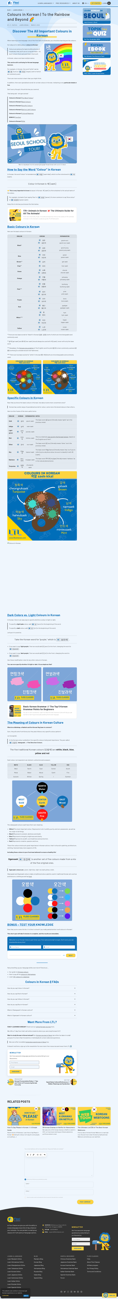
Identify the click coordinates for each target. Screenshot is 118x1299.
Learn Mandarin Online (14, 1259)
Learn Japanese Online (14, 1275)
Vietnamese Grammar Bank (69, 1268)
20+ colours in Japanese (21, 977)
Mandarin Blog (38, 1259)
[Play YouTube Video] (42, 143)
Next (71, 955)
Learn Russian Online (14, 1284)
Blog (9, 10)
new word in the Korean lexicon (58, 437)
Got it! (26, 1295)
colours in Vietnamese (28, 974)
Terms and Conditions (94, 1271)
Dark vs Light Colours (29, 109)
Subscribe (16, 1071)
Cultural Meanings (28, 113)
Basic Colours (26, 102)
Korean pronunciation (26, 348)
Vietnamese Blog (39, 1268)
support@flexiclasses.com (56, 1232)
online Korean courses (43, 1027)
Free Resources (62, 3)
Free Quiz (18, 117)
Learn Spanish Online (14, 1287)
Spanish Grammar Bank (67, 1275)
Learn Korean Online (14, 1271)
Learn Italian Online (13, 1281)
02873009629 (54, 1229)
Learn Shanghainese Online (16, 1265)
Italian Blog (37, 1275)
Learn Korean (17, 10)
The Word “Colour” (27, 98)
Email (28, 1191)
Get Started (96, 3)
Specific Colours (27, 105)
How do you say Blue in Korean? (17, 1004)
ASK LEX (112, 1295)
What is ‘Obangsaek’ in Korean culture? (20, 1010)
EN (86, 3)
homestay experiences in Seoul (36, 1042)
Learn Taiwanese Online (15, 1268)
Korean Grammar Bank (67, 1265)
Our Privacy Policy (92, 1268)
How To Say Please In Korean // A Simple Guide (22, 1128)
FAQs (23, 121)
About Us (76, 3)
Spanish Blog (38, 1278)
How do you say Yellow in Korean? (18, 999)
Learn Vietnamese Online (15, 1262)
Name (28, 1183)
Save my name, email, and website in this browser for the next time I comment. (45, 1197)
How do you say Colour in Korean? (18, 988)
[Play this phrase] (8, 72)
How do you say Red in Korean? (17, 993)
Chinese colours (23, 972)
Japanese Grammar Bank (68, 1262)
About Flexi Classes (93, 1262)
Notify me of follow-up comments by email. (37, 1179)
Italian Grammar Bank (67, 1271)
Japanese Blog (39, 1265)
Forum (62, 1278)
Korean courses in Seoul (44, 1035)
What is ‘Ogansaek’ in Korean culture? (19, 1015)
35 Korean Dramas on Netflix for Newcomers (58, 1127)
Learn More (5, 1295)
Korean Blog (38, 1262)
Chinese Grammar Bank (68, 1259)
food (30, 876)
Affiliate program (92, 1265)
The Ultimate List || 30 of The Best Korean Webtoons (93, 1128)
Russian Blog (38, 1271)
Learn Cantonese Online (15, 1278)
